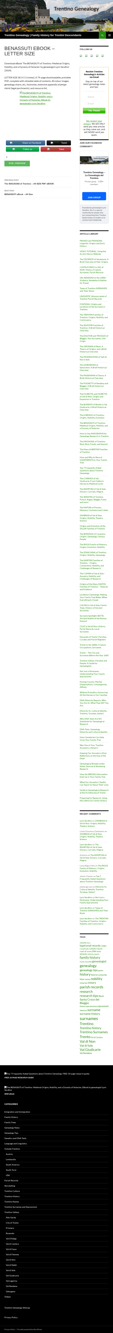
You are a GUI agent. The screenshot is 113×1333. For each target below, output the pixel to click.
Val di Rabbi (11, 1265)
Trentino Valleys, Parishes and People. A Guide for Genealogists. (93, 663)
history (85, 974)
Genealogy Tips (11, 1133)
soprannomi (103, 1006)
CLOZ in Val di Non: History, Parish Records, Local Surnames (92, 629)
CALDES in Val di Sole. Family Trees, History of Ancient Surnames (93, 608)
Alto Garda (11, 1217)
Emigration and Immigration (17, 1112)
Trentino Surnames (94, 1032)
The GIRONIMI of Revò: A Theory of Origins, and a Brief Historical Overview (93, 349)
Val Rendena (86, 1053)
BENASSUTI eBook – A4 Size (18, 192)
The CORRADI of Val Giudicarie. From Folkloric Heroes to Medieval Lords (92, 481)
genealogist (99, 961)
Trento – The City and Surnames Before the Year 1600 (94, 654)
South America (12, 1164)
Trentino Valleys (11, 1212)
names (87, 979)
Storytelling (9, 1186)
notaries (83, 983)
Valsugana (10, 1291)
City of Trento (12, 1222)
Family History (11, 1117)
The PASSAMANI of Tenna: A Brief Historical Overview (93, 376)
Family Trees (10, 1122)
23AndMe (83, 943)
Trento (85, 1036)
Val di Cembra (97, 1037)
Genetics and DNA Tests (15, 1138)
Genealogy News (12, 1127)
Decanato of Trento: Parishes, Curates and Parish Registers (93, 638)
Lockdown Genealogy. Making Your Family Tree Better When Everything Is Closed (93, 597)
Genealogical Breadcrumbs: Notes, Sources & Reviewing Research (92, 766)
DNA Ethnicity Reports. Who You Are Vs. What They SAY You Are (94, 703)
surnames (89, 1018)
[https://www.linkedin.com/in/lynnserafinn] (93, 57)
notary (92, 982)
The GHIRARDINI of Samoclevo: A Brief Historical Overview (93, 367)
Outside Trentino (12, 1149)
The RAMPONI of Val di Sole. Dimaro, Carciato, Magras (93, 490)
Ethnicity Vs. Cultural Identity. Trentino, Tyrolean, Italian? (93, 712)
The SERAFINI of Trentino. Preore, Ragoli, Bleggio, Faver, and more (93, 499)
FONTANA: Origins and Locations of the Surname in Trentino (92, 307)
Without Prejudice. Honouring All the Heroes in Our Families (94, 693)
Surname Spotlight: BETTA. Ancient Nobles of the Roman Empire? (93, 618)
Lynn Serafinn (86, 820)
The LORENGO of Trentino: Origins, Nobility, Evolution (92, 416)
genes (100, 970)
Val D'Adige (11, 1238)
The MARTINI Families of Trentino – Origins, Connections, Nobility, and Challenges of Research (92, 564)
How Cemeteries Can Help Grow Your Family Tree (92, 738)
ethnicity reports (93, 954)
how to (94, 974)
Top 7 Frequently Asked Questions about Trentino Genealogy (91, 470)
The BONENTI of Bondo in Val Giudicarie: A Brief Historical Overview (93, 407)
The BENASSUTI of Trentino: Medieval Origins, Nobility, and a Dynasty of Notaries (94, 425)
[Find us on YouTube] (104, 57)
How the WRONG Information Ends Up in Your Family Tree (94, 775)
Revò (101, 996)
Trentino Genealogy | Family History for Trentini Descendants (42, 35)
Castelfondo (84, 949)
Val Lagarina (11, 1281)
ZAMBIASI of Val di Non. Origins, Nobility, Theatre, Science (91, 518)
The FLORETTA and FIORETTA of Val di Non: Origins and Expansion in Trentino (93, 396)
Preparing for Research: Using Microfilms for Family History (93, 799)
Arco (88, 943)
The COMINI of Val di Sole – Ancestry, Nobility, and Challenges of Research (92, 576)
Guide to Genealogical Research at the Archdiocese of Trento (94, 791)
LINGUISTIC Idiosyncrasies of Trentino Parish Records (93, 297)
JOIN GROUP (94, 197)
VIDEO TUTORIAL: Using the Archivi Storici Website (93, 252)
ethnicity (83, 954)
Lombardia (102, 975)
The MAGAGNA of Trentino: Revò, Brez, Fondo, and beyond (94, 442)
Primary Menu (109, 35)
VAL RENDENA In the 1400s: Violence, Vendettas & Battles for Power (93, 280)
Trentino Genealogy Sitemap (17, 1307)
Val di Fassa (11, 1249)
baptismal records (90, 945)
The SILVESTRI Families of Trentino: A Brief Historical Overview (92, 328)
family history (90, 957)
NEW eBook (9, 1094)
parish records (91, 987)
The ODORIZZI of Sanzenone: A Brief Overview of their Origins (94, 260)
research (86, 991)
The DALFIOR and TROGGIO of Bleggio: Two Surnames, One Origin (94, 338)
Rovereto (10, 1233)
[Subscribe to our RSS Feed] (98, 57)
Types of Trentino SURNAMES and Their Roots (93, 289)
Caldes (104, 946)
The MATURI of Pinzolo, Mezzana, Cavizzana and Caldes (94, 508)
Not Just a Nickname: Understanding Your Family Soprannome (92, 674)
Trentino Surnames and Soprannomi (20, 1207)
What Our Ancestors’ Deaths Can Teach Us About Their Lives (94, 783)
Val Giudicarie (90, 1049)
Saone (82, 1006)
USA (8, 1175)
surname (93, 1010)
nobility (96, 979)
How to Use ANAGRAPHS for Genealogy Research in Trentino (94, 434)
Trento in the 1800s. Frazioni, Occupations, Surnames (93, 646)
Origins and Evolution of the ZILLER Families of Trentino (92, 527)
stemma (83, 1010)
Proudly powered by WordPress (29, 1329)
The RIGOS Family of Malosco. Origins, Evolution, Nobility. (93, 545)
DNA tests (96, 951)
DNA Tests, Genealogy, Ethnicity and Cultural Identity (93, 730)
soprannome (91, 1006)
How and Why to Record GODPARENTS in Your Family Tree (93, 460)
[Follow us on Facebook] (82, 57)
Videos (7, 1296)
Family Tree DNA (86, 962)
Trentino (86, 1023)
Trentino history (90, 1028)
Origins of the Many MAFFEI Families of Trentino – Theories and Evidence (94, 587)
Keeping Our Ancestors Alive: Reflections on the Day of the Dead (93, 756)
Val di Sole (86, 1045)
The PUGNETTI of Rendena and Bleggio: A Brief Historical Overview (94, 386)
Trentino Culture (12, 1191)
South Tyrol (11, 1170)
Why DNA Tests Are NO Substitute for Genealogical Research (92, 721)
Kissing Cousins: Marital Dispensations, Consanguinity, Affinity (93, 684)
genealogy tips (89, 970)
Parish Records (11, 1180)
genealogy (88, 965)
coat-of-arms (86, 951)
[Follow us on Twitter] (87, 57)
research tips (89, 996)
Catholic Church (95, 949)
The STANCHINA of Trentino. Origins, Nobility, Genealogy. (93, 553)
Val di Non (87, 1041)
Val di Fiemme (12, 1254)
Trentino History (12, 1196)
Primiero (10, 1228)
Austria (9, 1154)
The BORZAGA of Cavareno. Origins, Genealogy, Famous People (93, 536)
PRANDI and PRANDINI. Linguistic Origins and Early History (92, 243)
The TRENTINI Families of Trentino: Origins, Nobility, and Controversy (94, 317)
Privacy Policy (11, 1317)
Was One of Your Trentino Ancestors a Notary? (91, 746)
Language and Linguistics (15, 1143)
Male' (82, 979)
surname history (90, 1013)
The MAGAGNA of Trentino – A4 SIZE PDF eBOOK (29, 182)
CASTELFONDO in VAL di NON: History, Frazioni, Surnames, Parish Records (91, 270)
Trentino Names (11, 1201)
